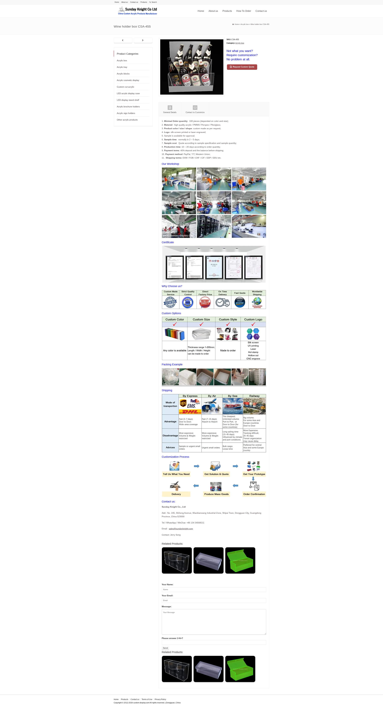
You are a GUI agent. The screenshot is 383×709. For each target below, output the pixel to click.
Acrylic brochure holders (128, 106)
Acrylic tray (122, 67)
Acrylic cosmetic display (128, 80)
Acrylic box (239, 43)
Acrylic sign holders (126, 113)
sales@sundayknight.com (181, 528)
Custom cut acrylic (125, 87)
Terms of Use (147, 699)
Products (143, 2)
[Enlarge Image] (192, 39)
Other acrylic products (127, 120)
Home (117, 2)
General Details (170, 112)
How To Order (243, 11)
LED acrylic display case (128, 93)
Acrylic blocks (123, 73)
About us (124, 2)
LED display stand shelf (128, 100)
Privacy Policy (160, 699)
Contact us (134, 2)
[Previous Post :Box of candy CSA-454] (123, 40)
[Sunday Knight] (138, 11)
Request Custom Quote (243, 67)
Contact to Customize (195, 112)
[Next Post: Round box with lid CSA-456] (143, 40)
